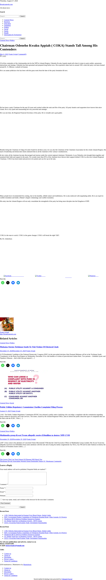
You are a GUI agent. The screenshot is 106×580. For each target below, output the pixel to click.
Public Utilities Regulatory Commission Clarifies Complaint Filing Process (31, 407)
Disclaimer (7, 557)
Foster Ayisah (13, 54)
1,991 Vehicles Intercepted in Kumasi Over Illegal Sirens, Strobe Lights (27, 515)
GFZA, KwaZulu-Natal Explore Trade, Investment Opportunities (25, 523)
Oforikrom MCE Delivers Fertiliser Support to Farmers (22, 519)
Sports (6, 31)
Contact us (7, 553)
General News (9, 20)
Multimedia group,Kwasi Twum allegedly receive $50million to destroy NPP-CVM (35, 435)
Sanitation (7, 25)
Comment (4, 484)
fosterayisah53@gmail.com (15, 545)
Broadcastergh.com (6, 4)
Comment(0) (22, 54)
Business (7, 22)
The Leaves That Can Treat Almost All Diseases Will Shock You (21, 459)
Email (2, 492)
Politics (6, 27)
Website (2, 496)
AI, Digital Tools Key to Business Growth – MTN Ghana (23, 521)
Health (6, 33)
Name (2, 488)
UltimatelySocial (66, 579)
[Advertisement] (53, 89)
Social (6, 29)
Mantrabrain (27, 564)
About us (7, 555)
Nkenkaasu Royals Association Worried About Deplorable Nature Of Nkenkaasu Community (30, 461)
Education (7, 23)
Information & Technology (13, 35)
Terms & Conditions (10, 561)
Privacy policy (9, 559)
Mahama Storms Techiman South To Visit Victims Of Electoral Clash (29, 347)
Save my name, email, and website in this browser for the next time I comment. (28, 499)
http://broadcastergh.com (8, 334)
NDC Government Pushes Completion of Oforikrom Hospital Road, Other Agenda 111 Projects (35, 517)
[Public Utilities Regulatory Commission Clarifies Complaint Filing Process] (53, 385)
